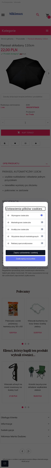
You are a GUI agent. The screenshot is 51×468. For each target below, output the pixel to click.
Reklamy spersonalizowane (21, 243)
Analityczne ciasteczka (20, 229)
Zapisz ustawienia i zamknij (25, 252)
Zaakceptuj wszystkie (25, 258)
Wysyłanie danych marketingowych (25, 236)
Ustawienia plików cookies (24, 208)
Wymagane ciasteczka (20, 215)
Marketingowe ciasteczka (21, 222)
